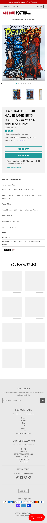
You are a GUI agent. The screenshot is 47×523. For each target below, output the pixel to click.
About (23, 428)
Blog (23, 423)
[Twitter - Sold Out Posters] (17, 477)
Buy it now (23, 155)
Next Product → (32, 19)
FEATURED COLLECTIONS (23, 454)
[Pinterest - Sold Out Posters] (29, 477)
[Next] (44, 83)
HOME (23, 449)
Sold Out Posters (27, 513)
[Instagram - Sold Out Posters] (25, 477)
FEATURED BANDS (23, 459)
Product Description (11, 179)
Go (42, 400)
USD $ (14, 7)
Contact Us (29, 473)
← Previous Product (17, 19)
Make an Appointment (23, 433)
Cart (40, 7)
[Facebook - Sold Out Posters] (21, 477)
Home (23, 418)
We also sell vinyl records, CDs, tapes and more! (21, 243)
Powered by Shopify (23, 516)
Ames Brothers (10, 128)
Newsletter (24, 462)
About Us (6, 237)
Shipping (8, 134)
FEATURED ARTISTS (23, 457)
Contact (23, 431)
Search (23, 421)
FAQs (4, 233)
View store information (14, 167)
